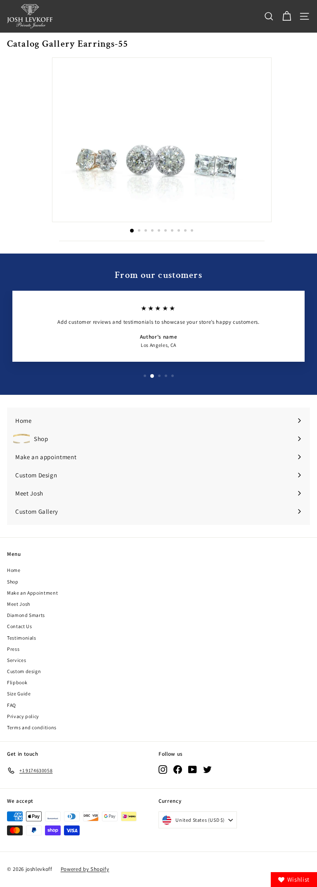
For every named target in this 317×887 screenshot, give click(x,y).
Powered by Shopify (85, 869)
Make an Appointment (32, 593)
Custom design (24, 671)
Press (13, 649)
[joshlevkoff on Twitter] (207, 769)
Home (14, 570)
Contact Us (19, 626)
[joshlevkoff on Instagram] (162, 769)
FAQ (11, 705)
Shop (13, 582)
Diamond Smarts (26, 615)
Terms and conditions (32, 727)
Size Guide (19, 693)
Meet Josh (18, 604)
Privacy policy (23, 716)
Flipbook (17, 682)
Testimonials (21, 638)
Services (16, 660)
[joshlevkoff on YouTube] (192, 769)
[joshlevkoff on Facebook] (177, 769)
